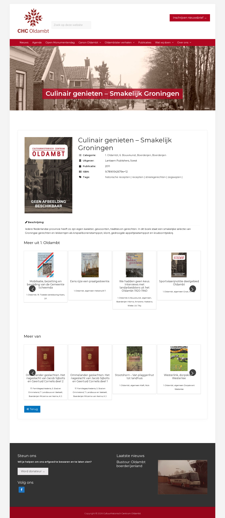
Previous (32, 288)
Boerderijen (144, 155)
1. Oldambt (111, 155)
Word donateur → (33, 471)
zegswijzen (174, 177)
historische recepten (117, 177)
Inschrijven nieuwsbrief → (190, 17)
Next (192, 288)
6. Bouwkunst (127, 155)
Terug (33, 409)
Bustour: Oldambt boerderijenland (131, 464)
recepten (137, 177)
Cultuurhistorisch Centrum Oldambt (122, 513)
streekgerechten (155, 177)
